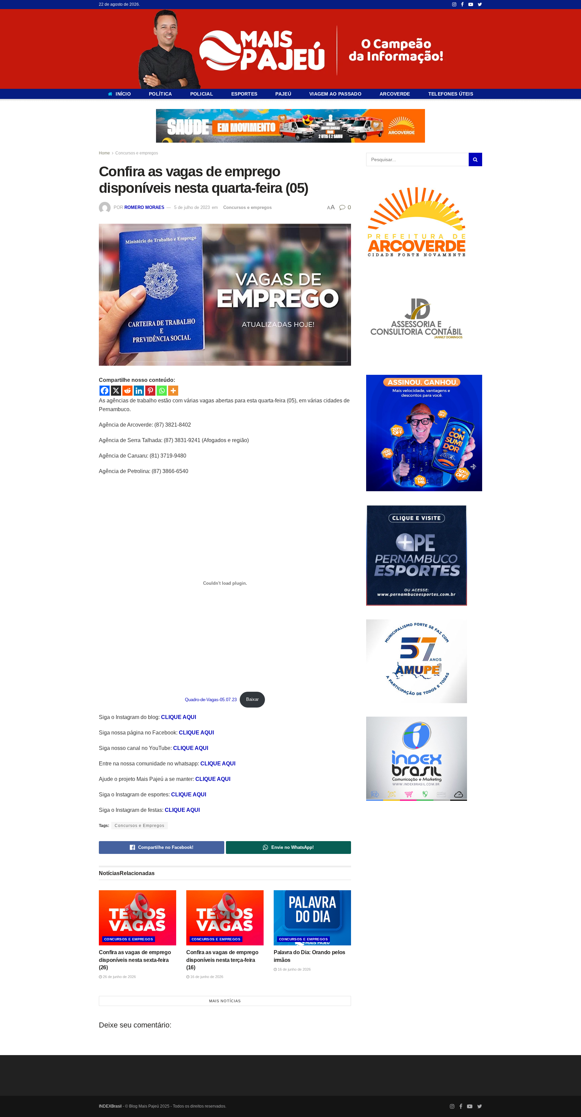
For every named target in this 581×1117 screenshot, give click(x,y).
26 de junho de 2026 (119, 976)
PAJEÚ (283, 94)
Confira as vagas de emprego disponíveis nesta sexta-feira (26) (135, 959)
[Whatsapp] (162, 391)
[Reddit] (127, 391)
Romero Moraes (144, 207)
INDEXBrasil (110, 1106)
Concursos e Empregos (139, 825)
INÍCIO (123, 94)
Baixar (252, 699)
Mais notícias (225, 1001)
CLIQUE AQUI (178, 717)
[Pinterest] (150, 391)
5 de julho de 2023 (192, 207)
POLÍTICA (160, 94)
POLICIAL (201, 94)
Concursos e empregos (136, 153)
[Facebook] (105, 391)
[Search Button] (475, 159)
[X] (116, 391)
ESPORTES (244, 94)
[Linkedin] (139, 391)
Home (104, 153)
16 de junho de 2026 (206, 976)
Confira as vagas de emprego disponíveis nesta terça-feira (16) (222, 959)
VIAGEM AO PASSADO (335, 94)
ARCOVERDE (395, 94)
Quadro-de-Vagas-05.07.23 (211, 699)
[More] (173, 391)
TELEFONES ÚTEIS (450, 94)
